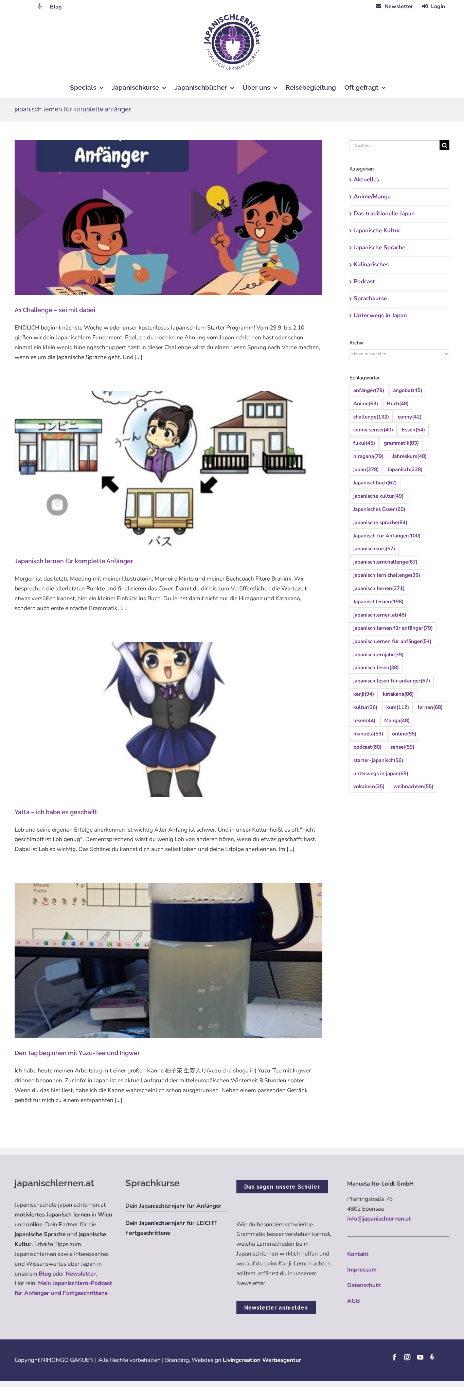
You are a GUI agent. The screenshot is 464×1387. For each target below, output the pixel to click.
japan (366, 469)
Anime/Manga (372, 196)
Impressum (362, 1270)
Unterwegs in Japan (380, 315)
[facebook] (394, 1357)
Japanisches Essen (379, 509)
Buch (398, 403)
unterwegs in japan (380, 773)
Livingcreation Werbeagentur (262, 1360)
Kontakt (358, 1254)
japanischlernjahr (378, 654)
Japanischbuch (375, 482)
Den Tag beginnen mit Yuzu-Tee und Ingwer (77, 1052)
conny (410, 416)
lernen (430, 707)
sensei (402, 747)
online (404, 733)
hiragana (368, 456)
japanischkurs (374, 548)
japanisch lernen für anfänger (393, 628)
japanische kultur (378, 496)
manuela (368, 733)
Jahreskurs (409, 456)
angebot (407, 390)
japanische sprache (380, 522)
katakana (398, 694)
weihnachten (413, 786)
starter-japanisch (378, 760)
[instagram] (407, 1357)
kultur (365, 707)
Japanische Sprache (379, 247)
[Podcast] (432, 1357)
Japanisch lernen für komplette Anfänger (74, 561)
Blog (56, 7)
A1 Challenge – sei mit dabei (55, 310)
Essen (413, 429)
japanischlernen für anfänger (392, 641)
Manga (397, 720)
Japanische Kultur (377, 230)
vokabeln (369, 786)
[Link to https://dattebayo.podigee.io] (40, 6)
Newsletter (81, 1274)
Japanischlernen (378, 601)
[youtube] (420, 1357)
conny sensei (373, 429)
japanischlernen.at (379, 614)
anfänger (368, 390)
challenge (371, 416)
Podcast (364, 281)
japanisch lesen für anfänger (391, 680)
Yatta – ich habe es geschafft (56, 812)
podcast (367, 747)
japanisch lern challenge (386, 575)
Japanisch (405, 469)
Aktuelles (366, 179)
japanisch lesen (376, 667)
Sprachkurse (370, 298)
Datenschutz (364, 1285)
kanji (363, 694)
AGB (353, 1301)
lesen (364, 720)
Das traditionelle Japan (384, 213)
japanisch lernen (379, 588)
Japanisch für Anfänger (387, 535)
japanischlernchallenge (385, 561)
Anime (365, 403)
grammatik (401, 443)
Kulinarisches (371, 264)
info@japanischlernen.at (379, 1219)
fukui (364, 443)
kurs (397, 707)
